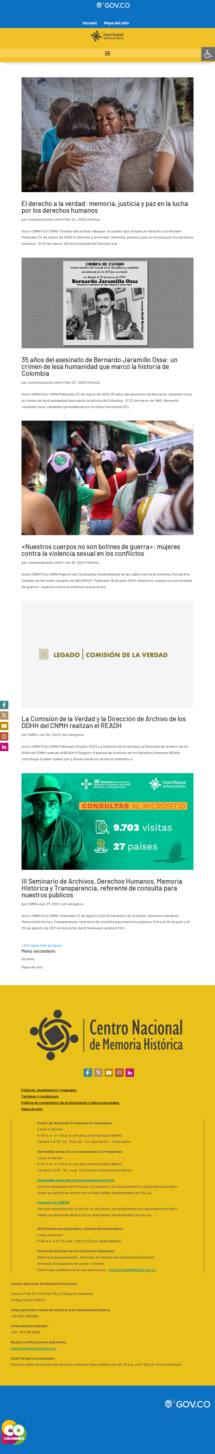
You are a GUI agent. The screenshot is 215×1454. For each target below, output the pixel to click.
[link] (208, 54)
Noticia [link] (94, 219)
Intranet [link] (90, 23)
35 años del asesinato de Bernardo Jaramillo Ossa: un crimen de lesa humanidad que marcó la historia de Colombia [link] (100, 366)
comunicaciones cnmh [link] (45, 219)
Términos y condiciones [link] (40, 1096)
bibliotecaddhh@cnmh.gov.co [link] (132, 1269)
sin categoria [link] (73, 734)
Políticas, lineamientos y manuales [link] (49, 1090)
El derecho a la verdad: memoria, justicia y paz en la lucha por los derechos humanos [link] (105, 206)
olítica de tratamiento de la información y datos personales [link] (71, 1102)
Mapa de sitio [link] (32, 967)
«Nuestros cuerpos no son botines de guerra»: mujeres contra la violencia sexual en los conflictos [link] (101, 549)
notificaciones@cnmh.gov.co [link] (34, 1348)
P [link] (22, 1102)
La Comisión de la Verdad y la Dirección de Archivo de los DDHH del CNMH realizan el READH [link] (104, 721)
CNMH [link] (32, 734)
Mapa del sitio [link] (116, 23)
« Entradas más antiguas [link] (42, 945)
